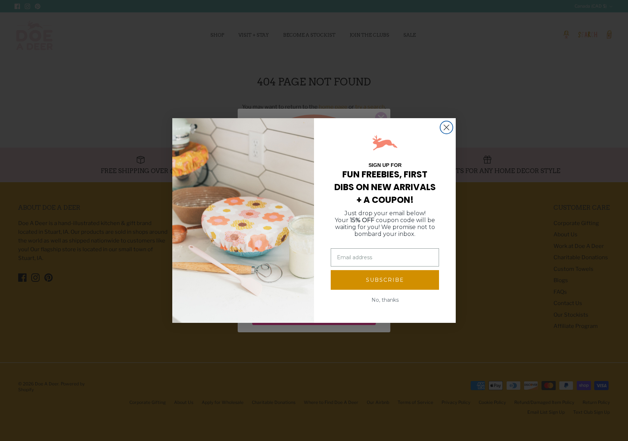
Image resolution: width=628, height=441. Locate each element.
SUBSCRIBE (385, 280)
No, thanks (385, 300)
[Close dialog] (446, 127)
